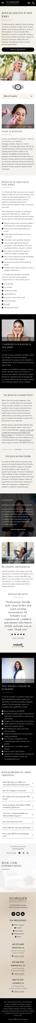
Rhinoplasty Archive (11, 1006)
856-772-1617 (18, 980)
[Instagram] (13, 914)
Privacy (19, 1019)
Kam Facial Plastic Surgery (25, 1011)
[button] (19, 853)
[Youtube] (18, 914)
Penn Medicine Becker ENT (12, 1002)
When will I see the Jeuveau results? (16, 828)
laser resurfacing (24, 440)
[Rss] (23, 914)
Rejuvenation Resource (9, 1011)
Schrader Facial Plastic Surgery (20, 1004)
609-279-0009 (18, 944)
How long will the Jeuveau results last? (16, 835)
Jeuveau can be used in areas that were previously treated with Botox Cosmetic (18, 432)
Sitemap (25, 1019)
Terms (10, 1019)
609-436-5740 (18, 962)
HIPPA (14, 1019)
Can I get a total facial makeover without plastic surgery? (15, 814)
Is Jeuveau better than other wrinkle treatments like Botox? (16, 806)
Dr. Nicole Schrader (18, 848)
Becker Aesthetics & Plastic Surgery (20, 1009)
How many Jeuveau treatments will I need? (16, 797)
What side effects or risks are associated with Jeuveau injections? (16, 783)
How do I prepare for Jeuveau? (14, 791)
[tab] (18, 783)
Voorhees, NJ (18, 983)
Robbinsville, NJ (18, 965)
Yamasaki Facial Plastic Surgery (15, 1013)
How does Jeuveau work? (12, 822)
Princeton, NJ (18, 948)
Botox (6, 144)
